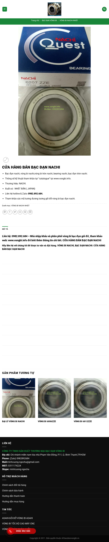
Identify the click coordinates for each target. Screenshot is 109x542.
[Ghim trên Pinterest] (25, 212)
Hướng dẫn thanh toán (13, 496)
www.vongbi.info (62, 178)
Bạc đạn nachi (12, 173)
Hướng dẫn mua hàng (13, 501)
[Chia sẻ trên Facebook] (10, 212)
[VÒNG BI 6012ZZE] (90, 398)
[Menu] (4, 9)
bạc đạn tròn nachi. (78, 173)
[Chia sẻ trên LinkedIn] (30, 212)
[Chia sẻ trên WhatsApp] (4, 212)
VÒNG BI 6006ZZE (47, 421)
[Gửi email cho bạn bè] (20, 212)
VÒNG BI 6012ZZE (83, 421)
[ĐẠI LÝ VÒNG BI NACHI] (18, 398)
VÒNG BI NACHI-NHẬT (69, 20)
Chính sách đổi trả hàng (14, 485)
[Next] (12, 158)
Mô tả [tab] (5, 229)
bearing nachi (60, 173)
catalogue (44, 178)
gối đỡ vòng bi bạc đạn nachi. (60, 198)
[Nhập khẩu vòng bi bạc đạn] (54, 9)
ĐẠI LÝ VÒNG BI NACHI (13, 421)
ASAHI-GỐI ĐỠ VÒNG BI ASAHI (17, 518)
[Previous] (3, 432)
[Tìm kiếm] (104, 9)
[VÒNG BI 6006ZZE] (54, 398)
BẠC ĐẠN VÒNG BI (49, 20)
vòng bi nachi (27, 173)
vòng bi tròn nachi (43, 173)
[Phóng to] (6, 160)
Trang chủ (35, 20)
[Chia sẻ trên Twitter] (15, 212)
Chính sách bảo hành (12, 490)
